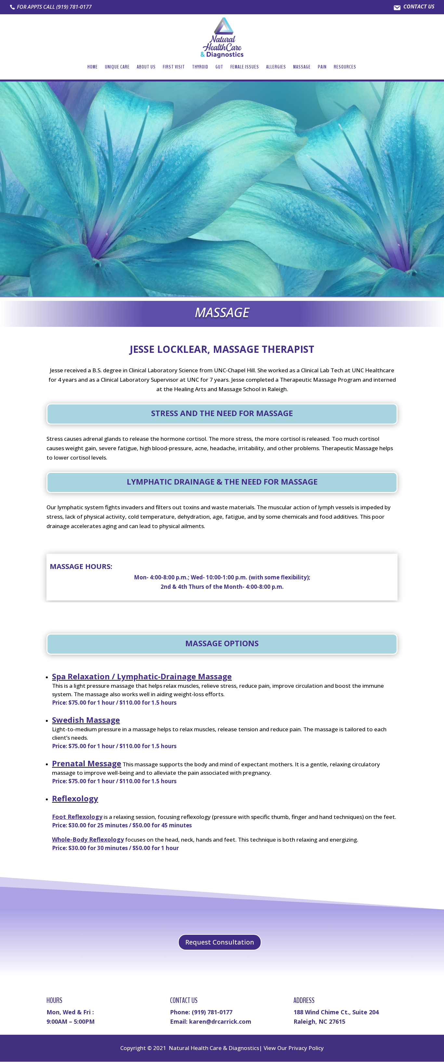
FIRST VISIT (174, 67)
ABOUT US (146, 67)
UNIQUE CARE (117, 67)
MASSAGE (302, 67)
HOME (92, 67)
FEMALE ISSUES (244, 67)
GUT (219, 67)
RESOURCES (345, 67)
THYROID (200, 67)
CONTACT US (418, 7)
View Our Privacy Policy (294, 1048)
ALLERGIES (276, 67)
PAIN (322, 67)
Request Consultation (219, 942)
